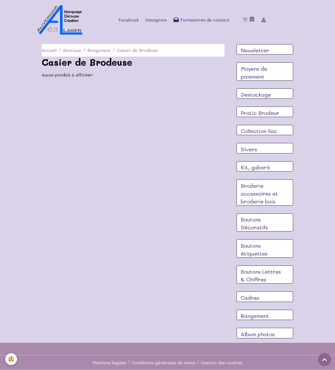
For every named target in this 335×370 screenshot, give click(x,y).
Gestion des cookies (221, 362)
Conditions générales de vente (164, 362)
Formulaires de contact (204, 20)
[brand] (61, 20)
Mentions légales (109, 362)
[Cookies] (11, 359)
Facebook (129, 20)
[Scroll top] (324, 359)
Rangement (99, 50)
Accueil (49, 50)
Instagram (156, 20)
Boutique (72, 50)
